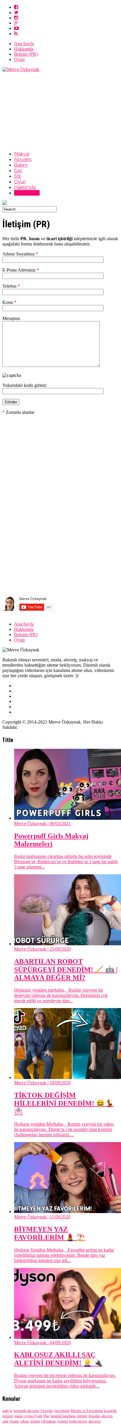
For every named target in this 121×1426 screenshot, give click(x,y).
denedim (94, 1416)
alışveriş (107, 1416)
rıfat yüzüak (10, 1421)
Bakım (21, 165)
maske (18, 1416)
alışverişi (94, 1421)
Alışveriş (23, 159)
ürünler (35, 1421)
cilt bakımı (48, 1421)
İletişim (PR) (26, 54)
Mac (46, 1416)
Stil (17, 176)
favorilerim (62, 1411)
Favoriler (47, 1411)
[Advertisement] (60, 110)
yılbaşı (24, 1421)
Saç (18, 170)
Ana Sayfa (24, 43)
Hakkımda (23, 48)
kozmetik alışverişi (26, 1411)
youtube (62, 1421)
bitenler (82, 1416)
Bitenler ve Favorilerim (87, 1411)
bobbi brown (78, 1421)
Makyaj (21, 154)
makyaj (7, 1411)
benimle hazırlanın (63, 1416)
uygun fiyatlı (33, 1416)
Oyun (19, 59)
